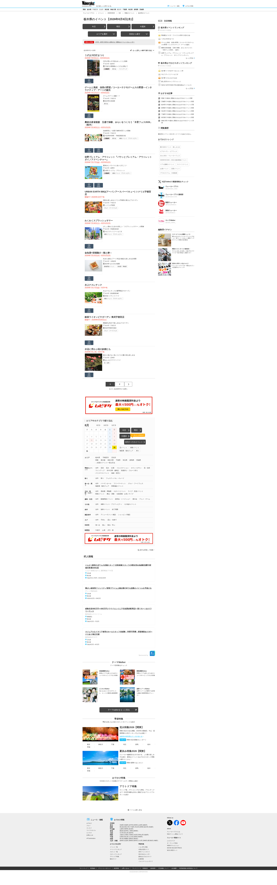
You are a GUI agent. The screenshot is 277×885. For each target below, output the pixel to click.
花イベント (123, 447)
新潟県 (131, 829)
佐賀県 (126, 840)
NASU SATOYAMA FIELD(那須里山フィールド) (176, 85)
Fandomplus (91, 838)
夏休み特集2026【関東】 (133, 751)
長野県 (126, 829)
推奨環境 (116, 868)
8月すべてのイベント (134, 442)
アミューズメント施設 (108, 514)
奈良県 (136, 834)
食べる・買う (88, 484)
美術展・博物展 (122, 266)
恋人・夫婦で (112, 520)
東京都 (107, 9)
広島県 (122, 836)
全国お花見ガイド (143, 849)
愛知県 (122, 831)
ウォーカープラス (88, 13)
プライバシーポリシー (104, 868)
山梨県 (122, 829)
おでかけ (89, 823)
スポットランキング (116, 854)
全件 (96, 468)
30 (114, 447)
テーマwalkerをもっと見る (119, 710)
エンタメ (89, 828)
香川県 (122, 838)
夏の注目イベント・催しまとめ (170, 147)
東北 (111, 825)
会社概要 (174, 868)
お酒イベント (164, 168)
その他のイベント (130, 504)
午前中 (97, 530)
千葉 (112, 744)
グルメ (88, 825)
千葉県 (125, 9)
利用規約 (92, 868)
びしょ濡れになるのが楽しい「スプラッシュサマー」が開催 (123, 226)
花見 (102, 468)
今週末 (143, 27)
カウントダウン (136, 468)
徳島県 (131, 838)
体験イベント (134, 447)
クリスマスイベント (102, 473)
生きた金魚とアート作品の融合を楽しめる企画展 (119, 259)
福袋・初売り (115, 473)
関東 (84, 9)
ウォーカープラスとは (173, 831)
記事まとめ (90, 835)
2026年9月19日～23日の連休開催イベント (173, 160)
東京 (88, 744)
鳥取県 (136, 836)
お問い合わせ (125, 868)
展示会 (114, 69)
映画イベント (100, 494)
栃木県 (89, 9)
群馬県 (136, 9)
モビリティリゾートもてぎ (113, 231)
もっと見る (189, 58)
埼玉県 (130, 9)
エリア (87, 457)
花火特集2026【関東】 (132, 727)
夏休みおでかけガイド (144, 856)
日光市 (101, 9)
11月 (113, 425)
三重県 (131, 831)
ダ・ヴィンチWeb (172, 843)
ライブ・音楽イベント (135, 491)
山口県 (131, 836)
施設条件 (88, 515)
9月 (97, 425)
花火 (107, 468)
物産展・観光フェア (126, 451)
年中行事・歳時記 (113, 470)
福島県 (145, 825)
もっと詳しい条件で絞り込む (142, 50)
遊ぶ (103, 525)
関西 (111, 835)
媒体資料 (153, 868)
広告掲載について (163, 868)
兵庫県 (131, 834)
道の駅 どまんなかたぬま (169, 78)
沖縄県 (155, 840)
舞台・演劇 (110, 494)
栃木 (149, 744)
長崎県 (131, 840)
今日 (94, 27)
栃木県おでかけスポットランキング (176, 63)
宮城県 (122, 825)
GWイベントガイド (144, 852)
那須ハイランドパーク (112, 296)
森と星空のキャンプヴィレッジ (171, 81)
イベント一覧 (114, 847)
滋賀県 (146, 834)
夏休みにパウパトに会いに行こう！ (115, 165)
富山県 (126, 833)
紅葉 (112, 468)
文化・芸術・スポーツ (88, 492)
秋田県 (136, 825)
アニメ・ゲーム (144, 499)
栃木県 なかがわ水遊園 (112, 264)
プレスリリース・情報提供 (140, 868)
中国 (111, 837)
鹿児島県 (150, 840)
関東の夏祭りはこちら (131, 763)
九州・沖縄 (114, 841)
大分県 (140, 840)
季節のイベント (88, 468)
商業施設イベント (117, 486)
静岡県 (136, 831)
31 (87, 451)
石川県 (122, 833)
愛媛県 (126, 838)
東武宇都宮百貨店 (110, 328)
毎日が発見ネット (172, 850)
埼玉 (124, 744)
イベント (101, 13)
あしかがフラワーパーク (113, 360)
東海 (111, 831)
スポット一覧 (114, 852)
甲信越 (112, 829)
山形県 (140, 825)
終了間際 (115, 509)
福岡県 (122, 840)
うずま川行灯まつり (167, 39)
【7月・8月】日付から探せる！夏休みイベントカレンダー (114, 42)
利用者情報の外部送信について (188, 868)
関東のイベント (129, 13)
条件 (86, 509)
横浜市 (119, 9)
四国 (111, 839)
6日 (120, 13)
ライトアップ (123, 69)
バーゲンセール (106, 483)
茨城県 (142, 9)
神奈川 (100, 744)
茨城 (88, 747)
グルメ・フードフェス (110, 208)
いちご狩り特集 (143, 847)
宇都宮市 (95, 9)
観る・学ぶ (111, 525)
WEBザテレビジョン (173, 845)
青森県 (126, 825)
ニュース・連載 (174, 6)
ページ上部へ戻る (136, 810)
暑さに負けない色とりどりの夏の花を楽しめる (119, 355)
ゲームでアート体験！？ (111, 96)
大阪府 (122, 834)
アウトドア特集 (128, 786)
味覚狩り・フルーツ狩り (129, 470)
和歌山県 (140, 834)
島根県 (140, 836)
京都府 (126, 834)
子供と (103, 520)
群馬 (136, 744)
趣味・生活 (88, 499)
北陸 (111, 833)
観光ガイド (113, 859)
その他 (87, 504)
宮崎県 (145, 840)
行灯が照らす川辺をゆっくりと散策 (115, 61)
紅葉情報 (141, 859)
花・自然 (106, 363)
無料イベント (105, 509)
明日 (118, 27)
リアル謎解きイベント (167, 164)
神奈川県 (113, 9)
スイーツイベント (182, 164)
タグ (86, 520)
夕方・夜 (111, 530)
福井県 (131, 833)
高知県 (136, 838)
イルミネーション (123, 468)
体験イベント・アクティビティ (128, 138)
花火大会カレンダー (144, 854)
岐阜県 (126, 831)
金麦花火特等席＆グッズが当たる (131, 736)
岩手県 (131, 825)
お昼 (103, 530)
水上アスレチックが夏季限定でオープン (116, 291)
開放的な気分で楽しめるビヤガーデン (116, 323)
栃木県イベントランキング (172, 27)
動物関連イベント (109, 266)
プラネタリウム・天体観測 (168, 173)
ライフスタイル (91, 830)
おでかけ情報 (189, 6)
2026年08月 (111, 13)
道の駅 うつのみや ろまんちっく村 (172, 71)
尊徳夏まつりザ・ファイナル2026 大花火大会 (175, 35)
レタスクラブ (171, 841)
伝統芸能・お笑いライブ (125, 494)
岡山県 (126, 836)
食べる (97, 525)
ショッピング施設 (124, 514)
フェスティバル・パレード (115, 478)
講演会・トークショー (122, 499)
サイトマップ (83, 868)
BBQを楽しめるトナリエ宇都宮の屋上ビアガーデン (120, 200)
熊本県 (136, 840)
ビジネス (89, 833)
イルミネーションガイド (145, 861)
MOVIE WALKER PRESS (174, 848)
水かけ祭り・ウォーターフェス (170, 155)
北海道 (112, 823)
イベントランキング (116, 849)
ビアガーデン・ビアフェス (168, 151)
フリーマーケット (120, 483)
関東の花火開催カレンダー (132, 740)
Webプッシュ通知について (175, 834)
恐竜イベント (175, 168)
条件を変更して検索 (146, 550)
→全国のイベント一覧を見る (105, 463)
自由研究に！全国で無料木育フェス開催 (116, 131)
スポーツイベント (120, 491)
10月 (105, 425)
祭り (137, 451)
